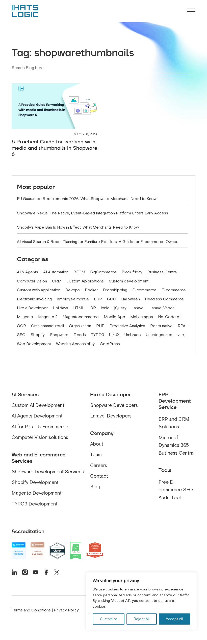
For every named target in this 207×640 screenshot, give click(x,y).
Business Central (162, 272)
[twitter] (57, 572)
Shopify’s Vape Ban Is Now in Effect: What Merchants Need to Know (78, 227)
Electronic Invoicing (34, 299)
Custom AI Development (38, 405)
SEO (21, 334)
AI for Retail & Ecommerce (40, 427)
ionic (105, 308)
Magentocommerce (81, 316)
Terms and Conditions (31, 610)
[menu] (191, 12)
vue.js (182, 334)
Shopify (38, 334)
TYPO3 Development (35, 504)
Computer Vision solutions (40, 437)
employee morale (73, 299)
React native (161, 325)
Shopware (59, 334)
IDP (92, 308)
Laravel (138, 308)
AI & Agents (27, 272)
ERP (98, 299)
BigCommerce (103, 272)
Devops (72, 290)
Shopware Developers (114, 405)
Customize (108, 619)
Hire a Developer (32, 308)
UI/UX (114, 334)
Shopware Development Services (48, 472)
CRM (56, 281)
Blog (95, 487)
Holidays (60, 308)
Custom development (128, 281)
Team (96, 454)
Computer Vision (32, 281)
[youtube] (35, 572)
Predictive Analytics (127, 325)
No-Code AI (169, 316)
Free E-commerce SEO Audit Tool (176, 489)
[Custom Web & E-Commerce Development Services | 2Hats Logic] (25, 11)
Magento (25, 316)
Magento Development (37, 493)
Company (101, 433)
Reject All (141, 619)
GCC (111, 299)
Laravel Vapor (161, 308)
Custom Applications (85, 281)
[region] (141, 601)
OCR (21, 325)
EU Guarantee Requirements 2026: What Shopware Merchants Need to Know (87, 198)
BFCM (79, 272)
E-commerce (144, 290)
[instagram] (25, 572)
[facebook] (46, 572)
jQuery (120, 308)
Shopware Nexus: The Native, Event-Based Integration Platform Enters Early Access (92, 213)
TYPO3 (97, 334)
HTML (78, 308)
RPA (182, 325)
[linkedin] (14, 572)
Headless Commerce (164, 299)
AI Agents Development (37, 416)
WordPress (110, 343)
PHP (100, 325)
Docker (91, 290)
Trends (79, 334)
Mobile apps (141, 316)
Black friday (132, 272)
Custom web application (38, 290)
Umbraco (132, 334)
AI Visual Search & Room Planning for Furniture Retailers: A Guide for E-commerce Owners (98, 241)
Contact (99, 476)
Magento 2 (48, 316)
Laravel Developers (111, 416)
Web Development (34, 343)
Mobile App (114, 316)
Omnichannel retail (47, 325)
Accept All (174, 619)
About (96, 444)
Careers (98, 465)
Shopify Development (35, 482)
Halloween (130, 299)
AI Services (25, 394)
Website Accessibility (75, 343)
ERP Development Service (175, 401)
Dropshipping (115, 290)
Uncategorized (159, 334)
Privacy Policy (66, 610)
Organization (80, 325)
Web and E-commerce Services (39, 458)
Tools (165, 470)
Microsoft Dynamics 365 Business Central (176, 445)
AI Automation (55, 272)
